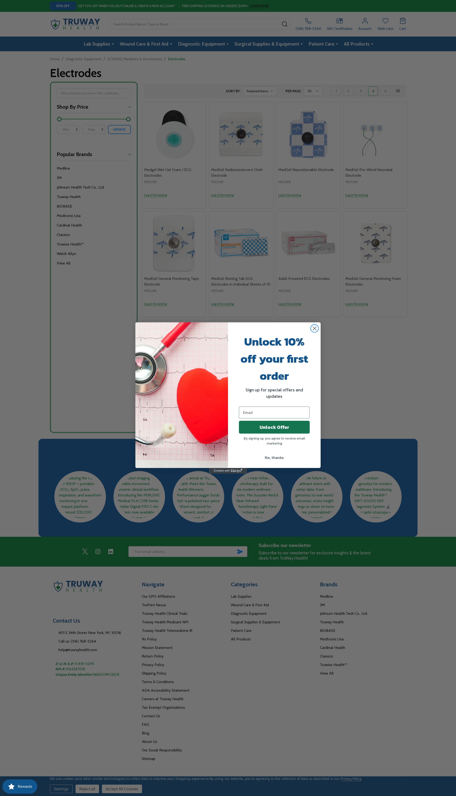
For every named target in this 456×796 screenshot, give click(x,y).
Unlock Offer (274, 427)
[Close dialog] (314, 328)
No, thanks (274, 457)
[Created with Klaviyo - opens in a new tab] (228, 471)
